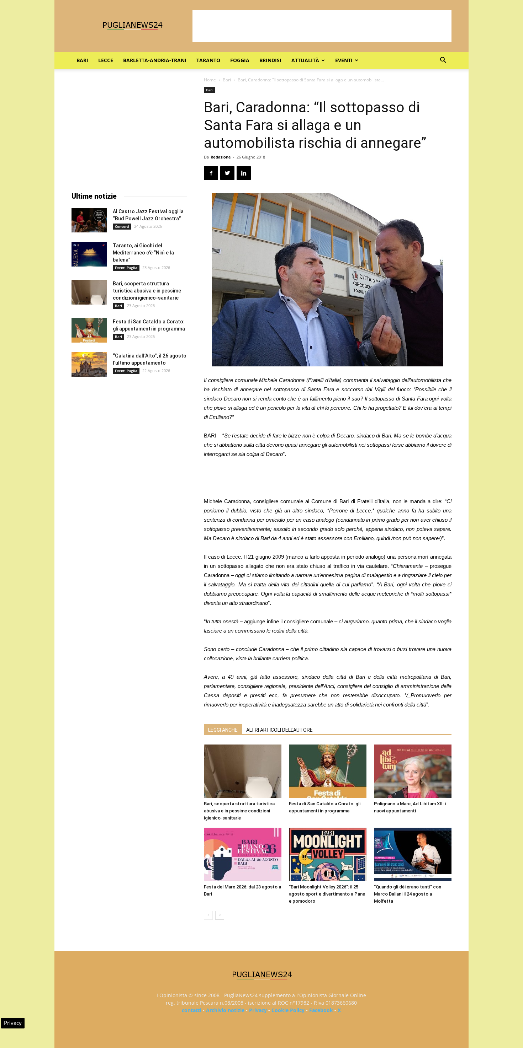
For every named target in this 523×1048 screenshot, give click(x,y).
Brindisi (270, 60)
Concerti (122, 226)
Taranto (208, 60)
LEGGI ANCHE (223, 730)
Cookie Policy (288, 1010)
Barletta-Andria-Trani (154, 60)
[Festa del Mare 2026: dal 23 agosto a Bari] (242, 854)
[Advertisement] (321, 26)
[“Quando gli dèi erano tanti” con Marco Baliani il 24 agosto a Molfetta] (412, 854)
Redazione (221, 157)
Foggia (239, 60)
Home (210, 80)
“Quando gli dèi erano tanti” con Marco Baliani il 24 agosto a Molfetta (407, 894)
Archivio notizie (225, 1010)
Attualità (305, 60)
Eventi (344, 60)
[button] (442, 61)
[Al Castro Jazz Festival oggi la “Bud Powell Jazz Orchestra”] (89, 220)
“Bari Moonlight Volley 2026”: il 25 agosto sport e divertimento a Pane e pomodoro (327, 894)
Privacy (258, 1010)
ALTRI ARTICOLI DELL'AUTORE (279, 730)
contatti (191, 1010)
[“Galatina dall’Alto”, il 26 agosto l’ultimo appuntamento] (89, 364)
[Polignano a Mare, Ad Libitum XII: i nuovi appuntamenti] (412, 771)
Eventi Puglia (126, 267)
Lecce (105, 60)
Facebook (321, 1010)
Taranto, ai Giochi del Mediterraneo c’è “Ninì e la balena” (143, 253)
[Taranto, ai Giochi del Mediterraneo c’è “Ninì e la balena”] (89, 254)
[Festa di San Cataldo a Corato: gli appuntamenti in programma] (327, 771)
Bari (82, 60)
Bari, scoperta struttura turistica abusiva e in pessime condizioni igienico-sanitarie (239, 811)
